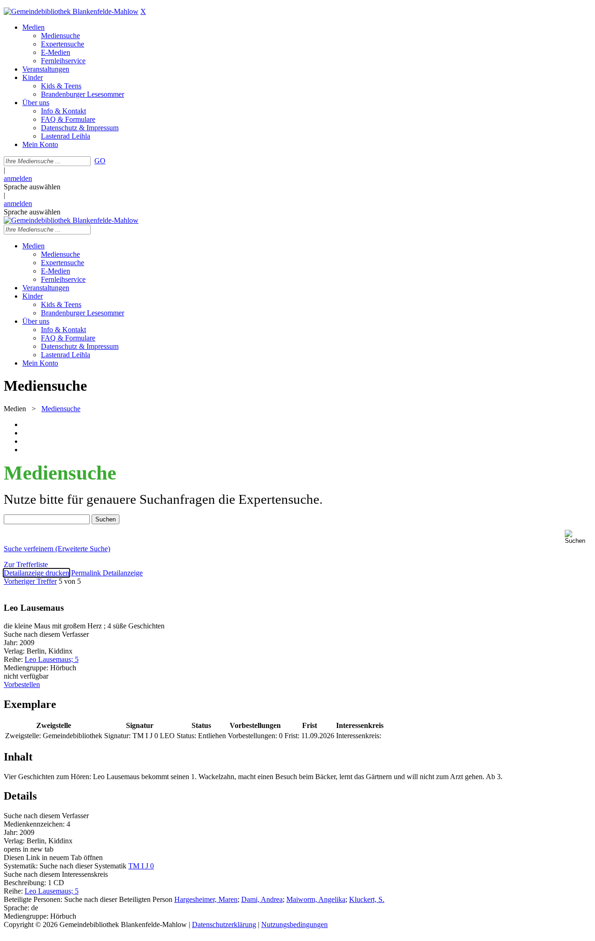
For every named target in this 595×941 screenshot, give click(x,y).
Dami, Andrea (262, 899)
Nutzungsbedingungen (294, 924)
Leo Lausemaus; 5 (52, 659)
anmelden (18, 178)
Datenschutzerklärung (224, 924)
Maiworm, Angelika (315, 899)
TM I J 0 (141, 866)
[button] (578, 537)
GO (100, 161)
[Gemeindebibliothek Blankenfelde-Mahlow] (71, 11)
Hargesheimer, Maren (206, 899)
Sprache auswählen (32, 187)
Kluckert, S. (366, 899)
